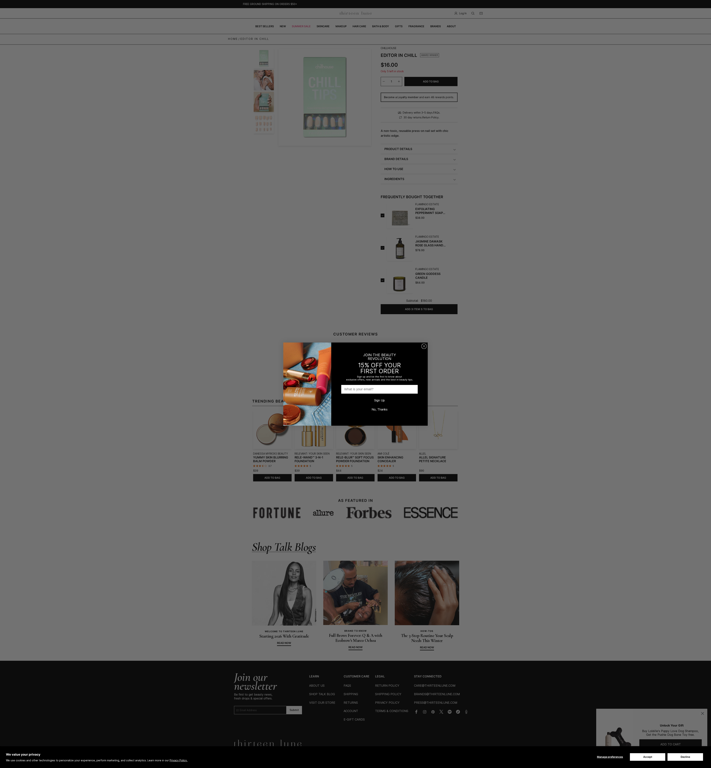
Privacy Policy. (179, 760)
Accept (647, 756)
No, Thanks (380, 409)
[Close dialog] (424, 346)
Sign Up (379, 400)
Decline (685, 756)
